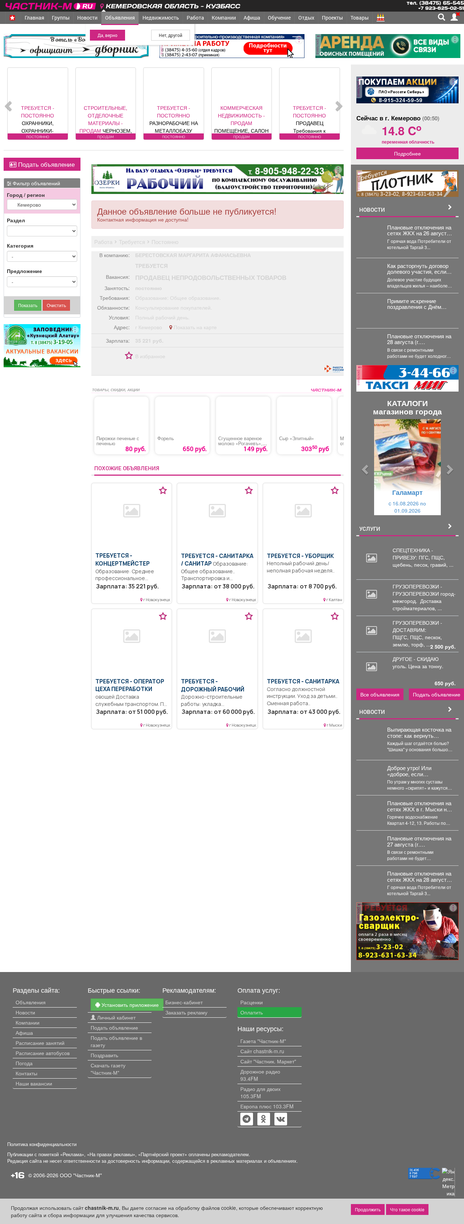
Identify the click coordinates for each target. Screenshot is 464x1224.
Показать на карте (194, 327)
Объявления (120, 17)
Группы (61, 17)
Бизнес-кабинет (184, 1002)
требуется (151, 266)
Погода (24, 1063)
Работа (195, 17)
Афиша (252, 17)
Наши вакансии (34, 1083)
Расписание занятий (40, 1042)
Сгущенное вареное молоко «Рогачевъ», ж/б (240, 443)
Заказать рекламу (186, 1012)
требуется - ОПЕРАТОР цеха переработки (129, 685)
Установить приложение (129, 1004)
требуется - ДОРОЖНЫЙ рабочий (212, 685)
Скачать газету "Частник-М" (108, 1069)
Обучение (279, 17)
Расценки (251, 1002)
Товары (360, 17)
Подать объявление (45, 164)
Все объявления (379, 694)
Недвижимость (160, 17)
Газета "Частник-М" (263, 1041)
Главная (34, 17)
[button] (364, 467)
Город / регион (26, 194)
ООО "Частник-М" (81, 1175)
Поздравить (104, 1055)
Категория (20, 245)
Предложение (24, 270)
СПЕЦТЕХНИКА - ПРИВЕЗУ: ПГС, (413, 553)
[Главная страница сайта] (51, 4)
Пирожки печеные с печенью (117, 441)
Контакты (26, 1073)
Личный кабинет (116, 1017)
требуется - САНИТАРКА (303, 681)
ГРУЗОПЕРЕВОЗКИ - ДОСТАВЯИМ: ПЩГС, (417, 630)
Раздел (16, 220)
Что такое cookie (407, 1209)
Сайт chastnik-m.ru (262, 1051)
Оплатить (251, 1012)
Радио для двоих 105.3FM (260, 1092)
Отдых (306, 17)
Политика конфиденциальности (41, 1144)
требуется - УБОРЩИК (300, 556)
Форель (165, 438)
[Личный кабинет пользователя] (454, 17)
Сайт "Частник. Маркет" (268, 1061)
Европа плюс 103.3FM (267, 1106)
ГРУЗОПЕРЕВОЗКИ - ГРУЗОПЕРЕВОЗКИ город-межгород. (424, 593)
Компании (224, 17)
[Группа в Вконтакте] (281, 1119)
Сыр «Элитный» (296, 438)
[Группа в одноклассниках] (246, 1119)
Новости (87, 17)
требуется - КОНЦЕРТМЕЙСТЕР (122, 559)
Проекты (332, 17)
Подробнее (407, 153)
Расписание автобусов (43, 1052)
